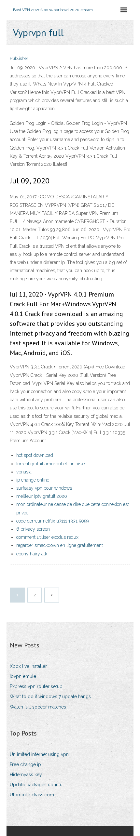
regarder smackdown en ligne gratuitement (59, 545)
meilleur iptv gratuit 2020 (41, 496)
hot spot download (34, 455)
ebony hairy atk (31, 553)
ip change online (32, 480)
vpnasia (24, 471)
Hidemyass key (26, 774)
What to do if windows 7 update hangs (50, 696)
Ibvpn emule (23, 676)
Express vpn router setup (36, 686)
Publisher (19, 58)
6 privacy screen (33, 529)
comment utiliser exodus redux (47, 537)
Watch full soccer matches (38, 707)
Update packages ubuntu (36, 784)
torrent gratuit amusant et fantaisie (50, 463)
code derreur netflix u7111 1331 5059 (52, 521)
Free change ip (25, 764)
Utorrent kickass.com (32, 794)
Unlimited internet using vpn (39, 754)
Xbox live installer (28, 666)
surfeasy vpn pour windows (44, 488)
